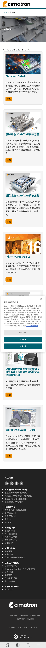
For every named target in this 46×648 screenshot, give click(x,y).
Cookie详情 (35, 615)
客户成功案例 (11, 533)
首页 (6, 12)
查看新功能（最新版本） (16, 509)
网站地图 (30, 619)
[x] (12, 483)
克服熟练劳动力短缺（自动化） (19, 495)
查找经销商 (10, 581)
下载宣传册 (10, 530)
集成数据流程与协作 (14, 501)
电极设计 (9, 519)
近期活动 (9, 554)
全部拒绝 (23, 339)
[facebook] (17, 483)
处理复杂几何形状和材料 (16, 498)
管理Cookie (23, 333)
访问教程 (9, 543)
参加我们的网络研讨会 (15, 557)
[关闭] (41, 299)
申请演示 (9, 575)
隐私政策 (13, 615)
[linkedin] (21, 483)
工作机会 (9, 589)
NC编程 (8, 522)
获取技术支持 (11, 565)
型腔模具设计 (11, 513)
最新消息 (9, 551)
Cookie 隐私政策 (32, 326)
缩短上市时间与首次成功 (16, 492)
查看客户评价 (11, 540)
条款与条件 (21, 619)
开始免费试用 (11, 578)
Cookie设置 (23, 615)
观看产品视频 (11, 536)
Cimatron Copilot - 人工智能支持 (20, 568)
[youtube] (7, 483)
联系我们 (9, 572)
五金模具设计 (11, 516)
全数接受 (23, 346)
